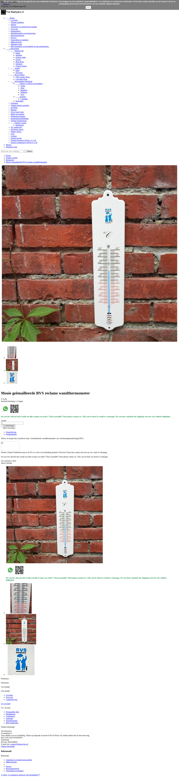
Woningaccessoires (18, 116)
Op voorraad (6, 461)
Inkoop (13, 25)
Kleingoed (20, 125)
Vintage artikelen (17, 22)
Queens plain (21, 57)
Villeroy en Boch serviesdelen (29, 84)
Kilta (17, 70)
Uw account (5, 704)
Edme (18, 53)
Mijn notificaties (12, 723)
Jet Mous (14, 108)
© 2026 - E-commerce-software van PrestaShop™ (20, 775)
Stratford (19, 64)
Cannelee (24, 99)
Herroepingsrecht (17, 35)
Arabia (15, 68)
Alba (22, 88)
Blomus (14, 110)
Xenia (22, 86)
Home (10, 18)
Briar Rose (20, 62)
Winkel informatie (8, 746)
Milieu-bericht (16, 42)
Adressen (9, 718)
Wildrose (23, 92)
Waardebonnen (11, 721)
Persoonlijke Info (12, 712)
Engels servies (16, 138)
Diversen (19, 73)
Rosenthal (19, 101)
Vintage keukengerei (19, 121)
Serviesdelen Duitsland (21, 81)
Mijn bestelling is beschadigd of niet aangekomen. (30, 46)
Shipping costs (16, 44)
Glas (12, 134)
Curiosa (14, 136)
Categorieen (12, 49)
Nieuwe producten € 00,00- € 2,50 (24, 143)
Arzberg (21, 97)
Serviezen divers (17, 129)
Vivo (22, 94)
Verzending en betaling (19, 40)
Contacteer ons (11, 699)
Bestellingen (10, 714)
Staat (3, 463)
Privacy (14, 38)
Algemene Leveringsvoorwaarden (24, 27)
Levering (14, 20)
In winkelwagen (8, 426)
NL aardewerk (16, 127)
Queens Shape (21, 66)
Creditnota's (10, 716)
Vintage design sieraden (20, 105)
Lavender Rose (21, 79)
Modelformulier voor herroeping (23, 33)
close (88, 7)
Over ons (14, 29)
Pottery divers (16, 132)
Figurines (14, 103)
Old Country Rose (23, 77)
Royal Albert (17, 75)
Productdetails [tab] (11, 434)
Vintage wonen (18, 123)
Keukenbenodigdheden (20, 119)
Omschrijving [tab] (11, 432)
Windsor (19, 55)
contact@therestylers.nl (19, 744)
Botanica (23, 90)
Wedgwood (17, 51)
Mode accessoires (17, 114)
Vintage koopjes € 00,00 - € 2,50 (23, 140)
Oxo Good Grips (17, 112)
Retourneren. (16, 31)
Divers (18, 60)
